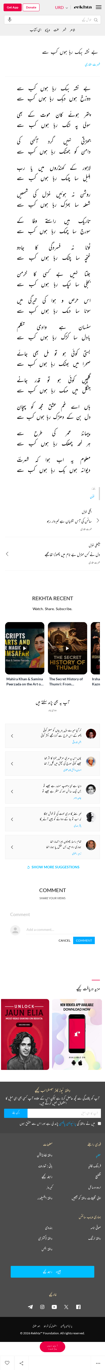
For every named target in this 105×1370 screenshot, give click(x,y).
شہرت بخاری (92, 64)
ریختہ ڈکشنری (45, 1238)
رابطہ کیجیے (47, 1177)
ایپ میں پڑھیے (52, 1346)
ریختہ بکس (47, 1249)
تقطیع (98, 1177)
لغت (56, 29)
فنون (92, 497)
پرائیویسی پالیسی (67, 1123)
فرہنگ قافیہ (94, 1166)
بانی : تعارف (45, 1166)
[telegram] (30, 1307)
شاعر (72, 29)
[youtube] (54, 1307)
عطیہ (98, 1155)
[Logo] (83, 7)
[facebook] (78, 1307)
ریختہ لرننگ (94, 1238)
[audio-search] (10, 19)
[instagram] (42, 1307)
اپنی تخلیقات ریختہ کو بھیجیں (86, 1198)
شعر (64, 29)
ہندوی (48, 1228)
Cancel (64, 940)
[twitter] (66, 1307)
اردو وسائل (94, 1187)
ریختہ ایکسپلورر (44, 1198)
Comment (84, 940)
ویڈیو (47, 29)
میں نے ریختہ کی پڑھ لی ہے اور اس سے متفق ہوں (57, 1123)
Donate (31, 7)
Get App (12, 7)
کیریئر (49, 1187)
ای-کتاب (35, 29)
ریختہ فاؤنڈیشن (44, 1155)
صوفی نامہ (95, 1228)
